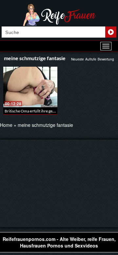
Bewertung (106, 59)
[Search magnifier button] (110, 32)
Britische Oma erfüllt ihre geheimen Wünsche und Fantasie (55, 111)
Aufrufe (90, 59)
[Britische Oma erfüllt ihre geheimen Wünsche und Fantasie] (30, 87)
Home (6, 125)
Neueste (77, 59)
